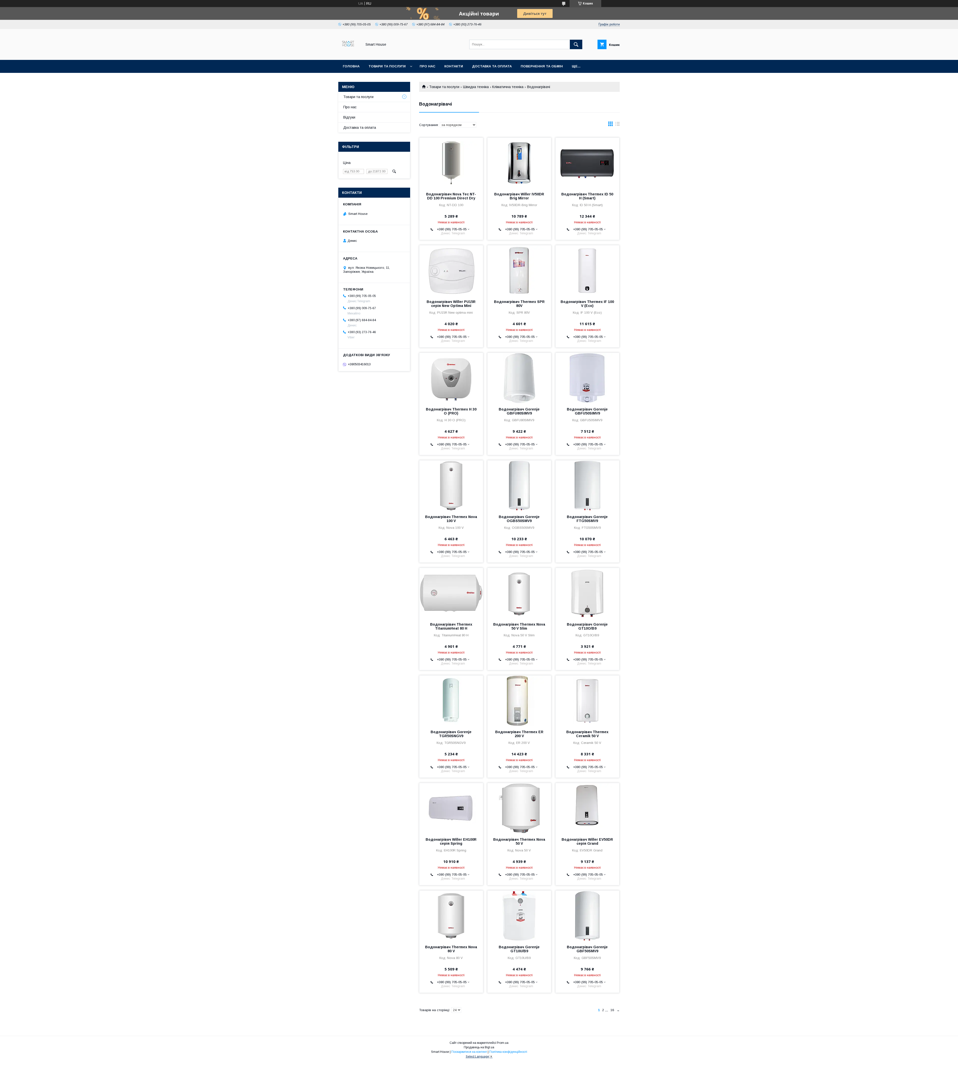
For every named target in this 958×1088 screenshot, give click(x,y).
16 (612, 1010)
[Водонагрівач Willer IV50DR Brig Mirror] (519, 163)
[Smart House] (348, 53)
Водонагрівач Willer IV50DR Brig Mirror (519, 196)
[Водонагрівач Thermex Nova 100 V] (451, 485)
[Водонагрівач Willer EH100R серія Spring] (451, 808)
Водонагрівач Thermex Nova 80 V (451, 949)
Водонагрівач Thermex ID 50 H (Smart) (587, 196)
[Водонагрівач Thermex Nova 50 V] (519, 808)
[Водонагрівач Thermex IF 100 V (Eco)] (587, 270)
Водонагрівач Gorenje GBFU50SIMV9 (587, 411)
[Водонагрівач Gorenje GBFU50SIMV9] (587, 378)
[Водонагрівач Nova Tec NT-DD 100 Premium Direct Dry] (451, 163)
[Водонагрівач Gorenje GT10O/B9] (587, 593)
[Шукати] (576, 44)
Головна (351, 66)
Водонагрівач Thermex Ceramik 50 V (587, 734)
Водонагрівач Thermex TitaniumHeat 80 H (451, 626)
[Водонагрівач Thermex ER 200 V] (519, 700)
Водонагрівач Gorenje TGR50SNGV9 (451, 734)
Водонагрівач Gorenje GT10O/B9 (587, 626)
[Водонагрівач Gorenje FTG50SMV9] (587, 485)
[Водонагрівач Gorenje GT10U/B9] (519, 916)
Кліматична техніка (507, 87)
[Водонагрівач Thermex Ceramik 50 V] (587, 700)
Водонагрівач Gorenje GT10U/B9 (519, 949)
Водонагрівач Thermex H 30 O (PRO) (451, 411)
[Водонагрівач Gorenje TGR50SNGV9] (451, 700)
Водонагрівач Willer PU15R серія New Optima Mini (451, 304)
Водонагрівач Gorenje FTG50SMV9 (587, 519)
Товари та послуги (387, 66)
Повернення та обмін (542, 66)
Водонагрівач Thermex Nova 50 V (519, 841)
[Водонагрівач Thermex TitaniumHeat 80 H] (451, 593)
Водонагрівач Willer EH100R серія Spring (451, 841)
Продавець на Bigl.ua (479, 1047)
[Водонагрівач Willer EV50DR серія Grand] (587, 808)
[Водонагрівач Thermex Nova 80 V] (451, 916)
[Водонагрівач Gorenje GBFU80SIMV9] (519, 378)
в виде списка (617, 125)
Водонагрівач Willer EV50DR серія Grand (587, 841)
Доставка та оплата (492, 66)
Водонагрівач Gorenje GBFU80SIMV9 (519, 411)
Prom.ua (502, 1043)
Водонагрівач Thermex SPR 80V (519, 304)
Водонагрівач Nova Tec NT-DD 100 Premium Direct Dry (451, 196)
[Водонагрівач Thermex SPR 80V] (519, 270)
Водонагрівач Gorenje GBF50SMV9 (587, 949)
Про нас (427, 66)
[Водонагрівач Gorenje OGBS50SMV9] (519, 485)
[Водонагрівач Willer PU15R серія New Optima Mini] (451, 270)
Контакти (453, 66)
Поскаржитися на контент (469, 1052)
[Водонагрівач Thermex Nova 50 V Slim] (519, 593)
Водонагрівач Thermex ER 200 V (519, 734)
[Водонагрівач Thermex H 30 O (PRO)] (451, 378)
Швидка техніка (476, 87)
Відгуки (349, 117)
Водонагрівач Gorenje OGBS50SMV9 (519, 519)
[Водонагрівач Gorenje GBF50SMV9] (587, 916)
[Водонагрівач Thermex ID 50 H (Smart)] (587, 163)
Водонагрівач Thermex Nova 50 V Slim (519, 626)
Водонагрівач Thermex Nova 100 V (451, 519)
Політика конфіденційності (508, 1052)
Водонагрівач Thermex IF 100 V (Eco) (587, 304)
